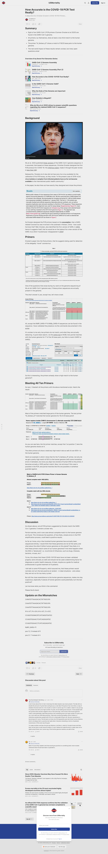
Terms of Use (62, 833)
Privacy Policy (66, 834)
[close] (69, 808)
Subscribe (54, 829)
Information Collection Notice (53, 834)
